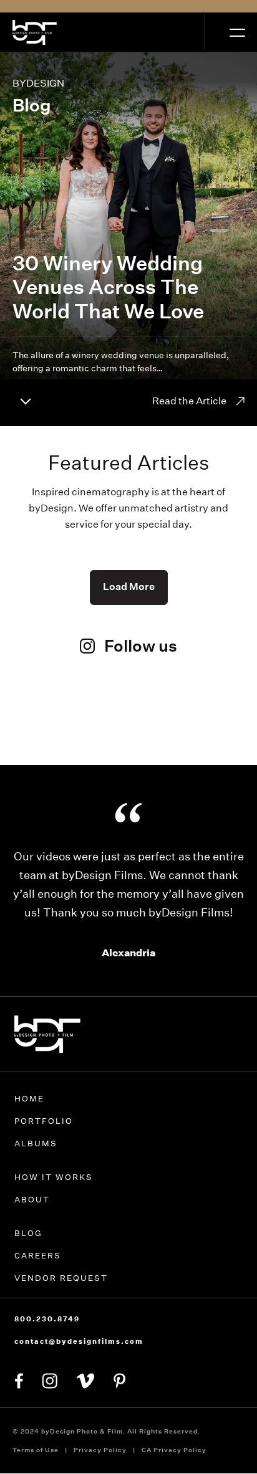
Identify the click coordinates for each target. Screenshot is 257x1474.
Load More (129, 586)
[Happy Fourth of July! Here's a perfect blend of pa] (211, 730)
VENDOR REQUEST (61, 1296)
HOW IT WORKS (53, 1196)
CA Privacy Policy (174, 1469)
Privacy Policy (100, 1469)
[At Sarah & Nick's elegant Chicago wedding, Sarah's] (129, 721)
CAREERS (37, 1274)
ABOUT (32, 1218)
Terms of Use (35, 1469)
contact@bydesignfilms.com (78, 1360)
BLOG (28, 1252)
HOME (29, 1117)
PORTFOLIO (43, 1139)
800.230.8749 (47, 1338)
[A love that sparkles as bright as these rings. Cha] (46, 730)
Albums (35, 1162)
